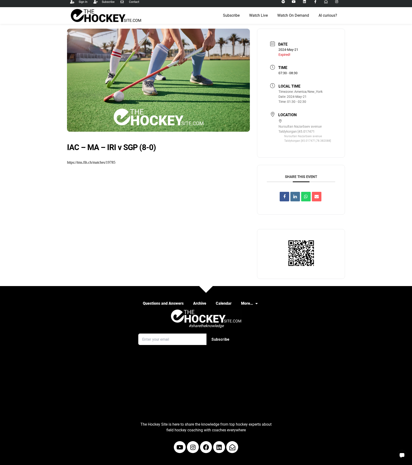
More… (247, 303)
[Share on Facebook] (284, 196)
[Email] (316, 196)
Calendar (224, 303)
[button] (402, 455)
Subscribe (231, 15)
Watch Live (258, 15)
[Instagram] (193, 447)
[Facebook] (206, 447)
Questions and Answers (163, 303)
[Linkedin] (295, 196)
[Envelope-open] (232, 447)
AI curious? (328, 15)
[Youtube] (180, 447)
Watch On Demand (293, 15)
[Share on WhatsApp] (306, 196)
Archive (199, 303)
